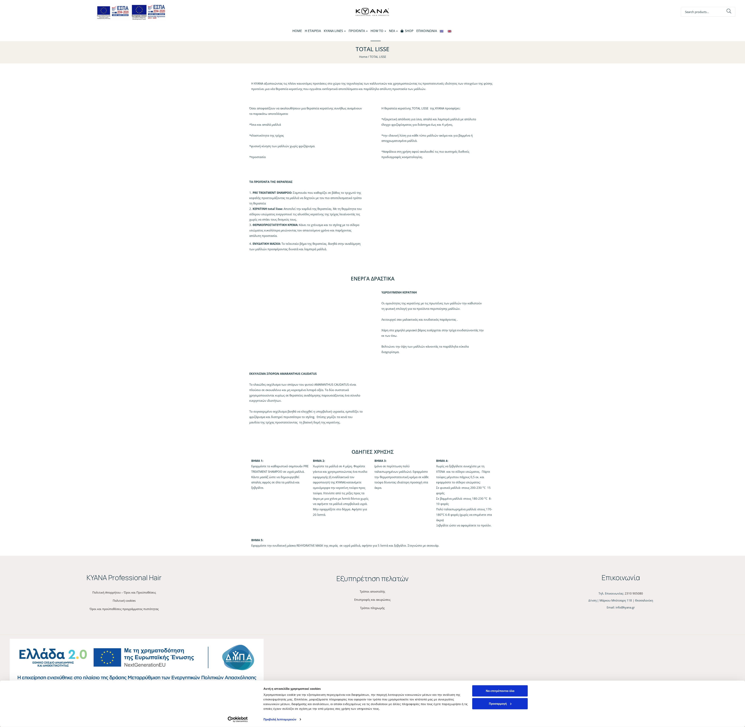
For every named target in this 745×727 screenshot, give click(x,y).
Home (297, 31)
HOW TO (377, 31)
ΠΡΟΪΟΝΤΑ (357, 31)
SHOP (409, 31)
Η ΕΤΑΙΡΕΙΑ (313, 31)
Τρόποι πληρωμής (372, 608)
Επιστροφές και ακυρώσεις (372, 600)
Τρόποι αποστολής (372, 591)
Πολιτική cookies (124, 600)
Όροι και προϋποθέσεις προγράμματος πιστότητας (124, 609)
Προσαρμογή (498, 703)
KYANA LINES (334, 31)
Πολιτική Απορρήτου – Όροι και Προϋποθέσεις (124, 592)
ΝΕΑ (392, 31)
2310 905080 (634, 593)
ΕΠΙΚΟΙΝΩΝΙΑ (426, 31)
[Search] (729, 12)
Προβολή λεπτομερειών (279, 719)
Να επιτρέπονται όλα (500, 690)
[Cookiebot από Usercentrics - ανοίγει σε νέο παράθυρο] (238, 719)
